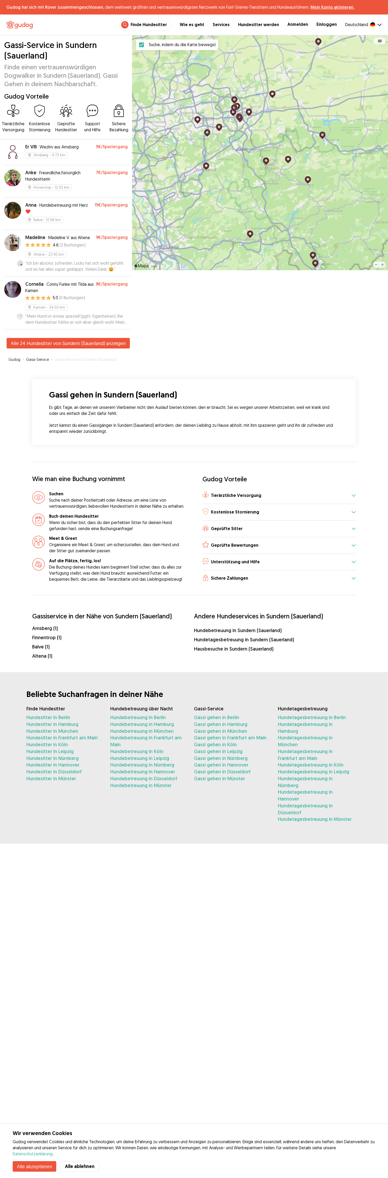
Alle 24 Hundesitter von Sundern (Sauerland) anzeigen (68, 343)
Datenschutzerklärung (33, 1153)
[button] (279, 495)
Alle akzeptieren (34, 1166)
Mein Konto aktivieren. (332, 7)
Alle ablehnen (79, 1166)
